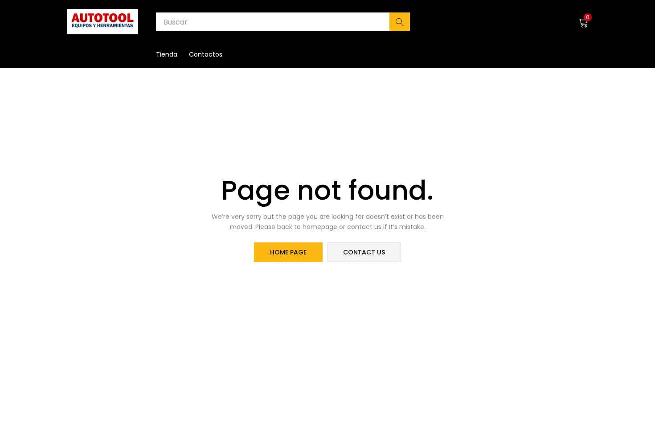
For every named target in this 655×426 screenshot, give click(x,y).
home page (288, 252)
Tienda (166, 54)
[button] (583, 22)
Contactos (205, 54)
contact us (364, 252)
